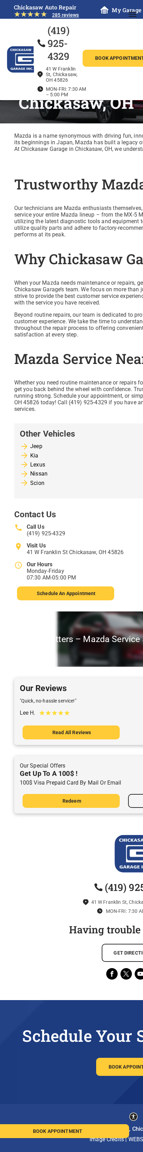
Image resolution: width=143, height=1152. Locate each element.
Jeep (36, 446)
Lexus (37, 464)
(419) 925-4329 (46, 533)
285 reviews (65, 15)
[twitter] (126, 974)
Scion (37, 483)
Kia (34, 455)
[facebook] (112, 974)
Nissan (39, 473)
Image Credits (107, 1139)
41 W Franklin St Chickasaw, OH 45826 (75, 552)
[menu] (133, 14)
